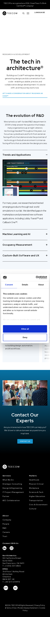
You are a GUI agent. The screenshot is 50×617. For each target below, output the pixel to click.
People (6, 524)
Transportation (36, 500)
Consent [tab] (9, 285)
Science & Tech (36, 492)
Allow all (25, 329)
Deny (25, 337)
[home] (10, 13)
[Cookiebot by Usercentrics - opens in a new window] (36, 277)
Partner (6, 496)
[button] (28, 13)
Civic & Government (38, 505)
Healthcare (34, 480)
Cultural (32, 509)
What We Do (8, 480)
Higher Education (37, 496)
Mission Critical (36, 484)
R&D (4, 528)
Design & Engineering (12, 488)
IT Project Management (13, 492)
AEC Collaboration (11, 500)
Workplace (34, 488)
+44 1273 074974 (12, 582)
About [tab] (41, 285)
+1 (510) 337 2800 (13, 566)
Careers (6, 532)
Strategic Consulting (12, 484)
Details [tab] (25, 285)
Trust (5, 536)
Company (7, 520)
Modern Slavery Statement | (28, 608)
